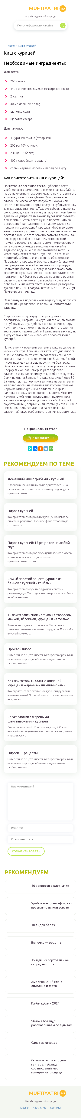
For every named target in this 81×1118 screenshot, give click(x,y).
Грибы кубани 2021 (45, 1003)
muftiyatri (47, 8)
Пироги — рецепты (23, 753)
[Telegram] (46, 448)
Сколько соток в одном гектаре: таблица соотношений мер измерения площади (48, 1066)
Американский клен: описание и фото (46, 983)
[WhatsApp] (51, 448)
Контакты (55, 1107)
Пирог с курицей (20, 511)
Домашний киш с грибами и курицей (36, 479)
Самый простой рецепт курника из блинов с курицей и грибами (35, 581)
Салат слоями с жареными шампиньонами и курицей (28, 719)
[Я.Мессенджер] (30, 448)
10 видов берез (43, 925)
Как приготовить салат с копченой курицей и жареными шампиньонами (36, 683)
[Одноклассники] (40, 448)
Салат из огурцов (44, 1042)
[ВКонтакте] (35, 448)
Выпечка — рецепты (46, 942)
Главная (24, 1107)
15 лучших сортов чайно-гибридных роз (50, 962)
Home (11, 45)
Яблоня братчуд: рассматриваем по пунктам (51, 1023)
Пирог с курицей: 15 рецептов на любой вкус (39, 545)
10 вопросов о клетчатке (50, 885)
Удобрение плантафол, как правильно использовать (51, 905)
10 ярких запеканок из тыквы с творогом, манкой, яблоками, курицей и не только (40, 617)
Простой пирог (19, 649)
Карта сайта (39, 1107)
